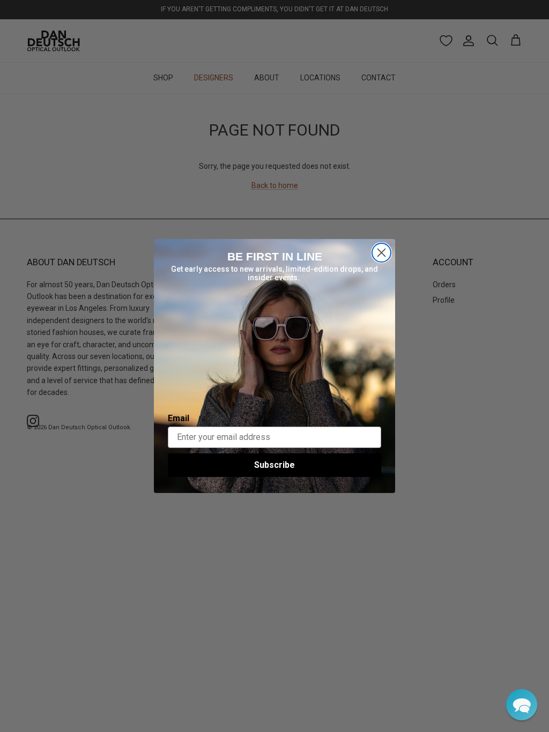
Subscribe (274, 465)
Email (178, 418)
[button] (521, 704)
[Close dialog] (381, 252)
